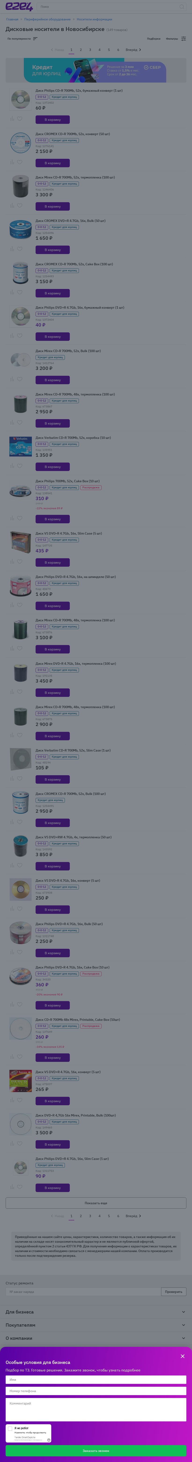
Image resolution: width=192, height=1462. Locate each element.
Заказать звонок (96, 1451)
